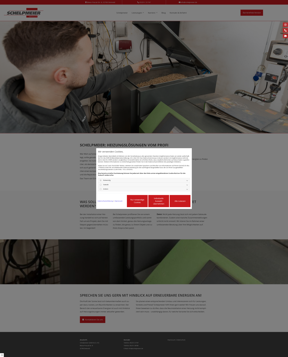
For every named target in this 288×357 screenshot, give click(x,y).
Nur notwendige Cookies (137, 201)
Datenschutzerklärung (105, 201)
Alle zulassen (180, 201)
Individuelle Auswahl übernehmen (158, 201)
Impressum (118, 201)
